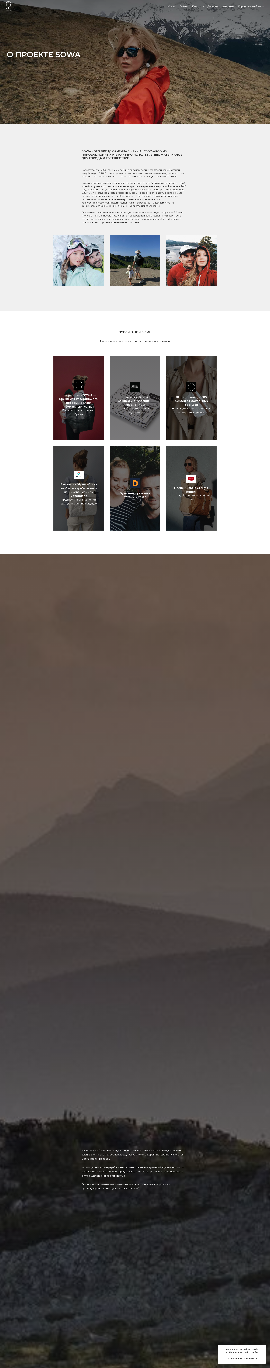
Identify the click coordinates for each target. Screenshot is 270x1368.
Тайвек (184, 6)
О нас (171, 6)
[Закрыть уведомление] (263, 1347)
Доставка (212, 6)
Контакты (228, 6)
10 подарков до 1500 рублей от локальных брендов (191, 400)
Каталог (197, 6)
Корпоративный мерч (251, 6)
